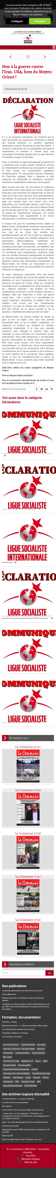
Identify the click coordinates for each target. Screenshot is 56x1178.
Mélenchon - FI (27, 1061)
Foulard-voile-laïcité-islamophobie (16, 1069)
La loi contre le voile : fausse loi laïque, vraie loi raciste (22, 1110)
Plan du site (30, 1162)
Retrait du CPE (7, 1135)
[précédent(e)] (10, 56)
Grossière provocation (10, 1126)
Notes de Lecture (28, 1081)
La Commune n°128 (28, 833)
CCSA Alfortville (31, 1085)
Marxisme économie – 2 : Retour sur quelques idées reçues (25, 1025)
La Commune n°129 (28, 790)
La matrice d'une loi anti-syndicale (15, 1102)
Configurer (17, 21)
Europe (28, 1077)
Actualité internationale (41, 1073)
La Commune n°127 (28, 877)
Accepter (40, 21)
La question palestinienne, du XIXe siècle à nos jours (22, 990)
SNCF (45, 1061)
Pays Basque (18, 1077)
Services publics (24, 1065)
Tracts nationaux (38, 1053)
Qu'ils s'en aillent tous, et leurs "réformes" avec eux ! (22, 1139)
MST (17, 1081)
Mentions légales (30, 1158)
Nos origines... (7, 1106)
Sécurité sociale (9, 1065)
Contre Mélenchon (9, 994)
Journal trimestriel (28, 1044)
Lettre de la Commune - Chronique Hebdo (19, 1049)
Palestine (6, 1077)
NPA (38, 1081)
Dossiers (36, 1077)
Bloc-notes (7, 1057)
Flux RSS (30, 1155)
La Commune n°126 (28, 920)
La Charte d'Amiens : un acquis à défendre (18, 1098)
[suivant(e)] (44, 56)
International (8, 1081)
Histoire (46, 1077)
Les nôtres (41, 1044)
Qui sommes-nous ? (11, 1044)
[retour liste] (27, 56)
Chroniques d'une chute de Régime (16, 1073)
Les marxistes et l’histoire (12, 1036)
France (38, 1061)
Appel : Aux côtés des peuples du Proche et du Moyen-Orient (25, 1122)
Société (34, 1069)
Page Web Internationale (12, 1085)
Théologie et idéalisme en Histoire (15, 1033)
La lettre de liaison (22, 1053)
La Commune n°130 (28, 747)
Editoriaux (41, 1049)
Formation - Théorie (9, 1022)
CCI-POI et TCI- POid (11, 1061)
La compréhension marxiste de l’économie (18, 1029)
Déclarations (8, 1053)
